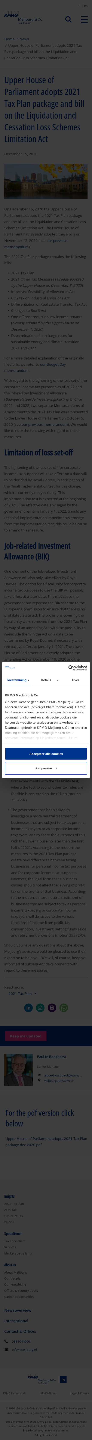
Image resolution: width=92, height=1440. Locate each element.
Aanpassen (43, 768)
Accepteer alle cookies (46, 753)
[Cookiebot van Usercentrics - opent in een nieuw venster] (68, 668)
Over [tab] (75, 680)
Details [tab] (46, 680)
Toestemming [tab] (16, 680)
